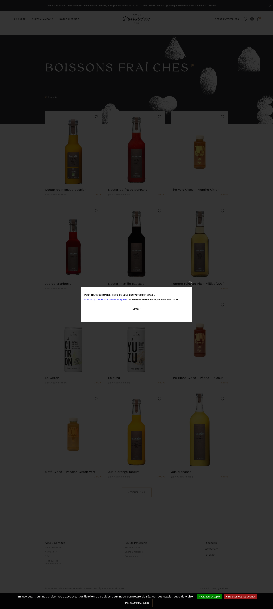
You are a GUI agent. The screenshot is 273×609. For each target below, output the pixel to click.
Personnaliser (137, 603)
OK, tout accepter (211, 596)
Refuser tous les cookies (242, 596)
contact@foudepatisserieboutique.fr (105, 299)
